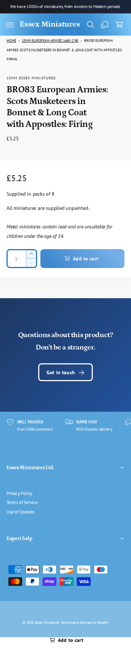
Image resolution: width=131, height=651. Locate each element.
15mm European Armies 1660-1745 (50, 40)
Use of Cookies (20, 512)
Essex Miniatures (47, 622)
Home (11, 40)
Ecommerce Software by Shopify (84, 622)
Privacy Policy (19, 493)
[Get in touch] (105, 24)
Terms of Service (22, 502)
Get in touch (61, 372)
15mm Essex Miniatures (31, 77)
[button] (10, 24)
